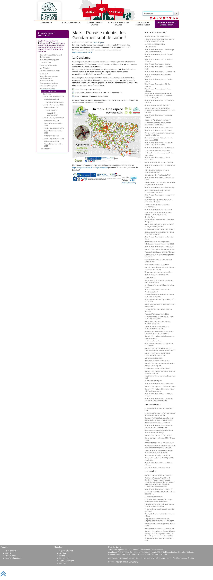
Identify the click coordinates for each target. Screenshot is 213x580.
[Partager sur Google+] (135, 180)
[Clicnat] (160, 18)
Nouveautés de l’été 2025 (153, 358)
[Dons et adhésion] (157, 18)
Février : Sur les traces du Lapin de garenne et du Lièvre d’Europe (159, 134)
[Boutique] (164, 18)
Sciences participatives (47, 88)
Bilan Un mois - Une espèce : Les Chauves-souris (159, 179)
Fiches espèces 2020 (51, 99)
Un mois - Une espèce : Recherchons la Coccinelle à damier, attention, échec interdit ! (160, 349)
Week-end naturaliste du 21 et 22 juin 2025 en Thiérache (159, 344)
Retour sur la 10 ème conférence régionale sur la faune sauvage (159, 281)
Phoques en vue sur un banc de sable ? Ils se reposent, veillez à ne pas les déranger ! (160, 446)
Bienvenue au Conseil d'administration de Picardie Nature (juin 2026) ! (159, 431)
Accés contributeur (66, 560)
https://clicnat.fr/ (101, 168)
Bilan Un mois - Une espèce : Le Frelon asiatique (158, 90)
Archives (62, 563)
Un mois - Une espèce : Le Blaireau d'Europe (160, 531)
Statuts (8, 553)
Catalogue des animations (49, 83)
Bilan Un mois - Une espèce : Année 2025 (159, 383)
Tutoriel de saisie (150, 47)
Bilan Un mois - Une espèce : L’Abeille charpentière (157, 159)
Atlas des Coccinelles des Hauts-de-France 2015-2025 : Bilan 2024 (159, 318)
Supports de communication (52, 114)
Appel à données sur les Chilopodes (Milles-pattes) (159, 286)
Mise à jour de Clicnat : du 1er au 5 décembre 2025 (160, 377)
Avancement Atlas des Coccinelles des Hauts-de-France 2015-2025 (158, 124)
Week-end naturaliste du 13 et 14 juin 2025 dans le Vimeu (159, 459)
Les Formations (45, 68)
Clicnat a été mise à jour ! (153, 381)
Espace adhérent (66, 550)
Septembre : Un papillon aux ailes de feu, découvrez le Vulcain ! (158, 201)
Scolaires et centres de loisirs (50, 71)
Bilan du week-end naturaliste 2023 (157, 275)
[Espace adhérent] (154, 18)
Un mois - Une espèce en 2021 (53, 105)
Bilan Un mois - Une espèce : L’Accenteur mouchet (158, 116)
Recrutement (10, 555)
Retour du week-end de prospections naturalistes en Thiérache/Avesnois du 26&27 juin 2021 (160, 110)
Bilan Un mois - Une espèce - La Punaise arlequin (158, 80)
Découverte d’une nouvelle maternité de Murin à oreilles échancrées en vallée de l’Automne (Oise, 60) (158, 96)
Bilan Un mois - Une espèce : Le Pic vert (158, 130)
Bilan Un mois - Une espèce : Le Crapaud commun (159, 55)
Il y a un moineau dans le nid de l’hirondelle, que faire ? (159, 510)
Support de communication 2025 (53, 145)
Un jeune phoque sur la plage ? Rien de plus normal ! (160, 439)
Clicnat (62, 555)
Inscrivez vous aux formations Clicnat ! (157, 368)
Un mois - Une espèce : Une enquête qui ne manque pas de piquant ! (159, 364)
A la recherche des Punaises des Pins (157, 175)
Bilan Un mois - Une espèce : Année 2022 (159, 246)
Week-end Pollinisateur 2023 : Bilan (157, 264)
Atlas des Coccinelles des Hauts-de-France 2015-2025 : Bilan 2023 (159, 295)
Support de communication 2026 (53, 132)
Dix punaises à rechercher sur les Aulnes (158, 272)
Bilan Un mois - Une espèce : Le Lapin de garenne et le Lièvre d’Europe (159, 143)
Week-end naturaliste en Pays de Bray (157, 150)
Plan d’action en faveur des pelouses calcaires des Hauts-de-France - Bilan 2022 (159, 243)
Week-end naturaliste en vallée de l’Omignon (160, 252)
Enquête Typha (150, 217)
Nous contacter (11, 550)
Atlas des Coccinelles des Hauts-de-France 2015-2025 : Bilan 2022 (159, 233)
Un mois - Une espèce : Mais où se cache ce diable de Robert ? (159, 337)
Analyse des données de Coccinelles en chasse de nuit (158, 260)
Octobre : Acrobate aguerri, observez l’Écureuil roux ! (157, 205)
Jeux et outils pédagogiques (49, 60)
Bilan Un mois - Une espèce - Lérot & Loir (158, 489)
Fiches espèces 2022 (51, 120)
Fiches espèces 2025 (51, 141)
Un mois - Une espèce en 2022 (53, 118)
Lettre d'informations (13, 558)
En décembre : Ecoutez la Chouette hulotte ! (159, 229)
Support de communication (55, 102)
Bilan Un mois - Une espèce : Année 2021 (159, 127)
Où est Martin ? (46, 149)
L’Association (46, 22)
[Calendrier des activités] (151, 18)
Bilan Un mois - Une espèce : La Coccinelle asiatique (159, 101)
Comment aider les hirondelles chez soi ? (158, 475)
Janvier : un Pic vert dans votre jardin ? (158, 120)
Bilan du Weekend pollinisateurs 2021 (157, 105)
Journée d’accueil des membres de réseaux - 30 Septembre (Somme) (160, 268)
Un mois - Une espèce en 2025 (53, 138)
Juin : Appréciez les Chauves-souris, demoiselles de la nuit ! (157, 171)
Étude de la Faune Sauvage (95, 23)
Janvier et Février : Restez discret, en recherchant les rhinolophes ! (157, 327)
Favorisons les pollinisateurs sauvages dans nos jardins (159, 256)
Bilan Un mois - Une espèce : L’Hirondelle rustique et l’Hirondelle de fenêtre (159, 399)
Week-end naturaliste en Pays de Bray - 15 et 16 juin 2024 (160, 300)
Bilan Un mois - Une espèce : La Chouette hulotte (159, 238)
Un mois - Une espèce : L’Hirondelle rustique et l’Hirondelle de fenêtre (160, 390)
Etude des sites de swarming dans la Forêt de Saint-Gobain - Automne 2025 (160, 414)
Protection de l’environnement (142, 23)
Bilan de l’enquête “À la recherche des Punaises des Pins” (157, 291)
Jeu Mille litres (46, 62)
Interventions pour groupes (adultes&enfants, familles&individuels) (49, 78)
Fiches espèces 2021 (51, 107)
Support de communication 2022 (53, 124)
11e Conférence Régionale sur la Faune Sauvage (158, 310)
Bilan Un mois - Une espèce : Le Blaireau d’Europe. (158, 60)
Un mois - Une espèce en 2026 (53, 128)
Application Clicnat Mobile (153, 341)
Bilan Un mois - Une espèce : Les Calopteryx (160, 187)
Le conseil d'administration (154, 496)
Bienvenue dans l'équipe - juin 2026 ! (157, 423)
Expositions (44, 73)
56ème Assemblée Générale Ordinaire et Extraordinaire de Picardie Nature (158, 451)
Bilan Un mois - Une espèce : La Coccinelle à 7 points (160, 166)
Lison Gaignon (98, 42)
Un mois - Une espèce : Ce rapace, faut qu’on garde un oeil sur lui (160, 372)
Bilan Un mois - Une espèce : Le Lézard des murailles (159, 196)
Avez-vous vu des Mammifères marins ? (158, 467)
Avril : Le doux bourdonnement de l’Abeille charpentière (159, 154)
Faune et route (65, 558)
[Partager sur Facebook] (132, 180)
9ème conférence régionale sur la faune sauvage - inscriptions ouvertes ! (158, 213)
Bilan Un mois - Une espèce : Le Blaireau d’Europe (158, 395)
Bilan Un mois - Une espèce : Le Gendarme (159, 147)
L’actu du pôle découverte (48, 65)
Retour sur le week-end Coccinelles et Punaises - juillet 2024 (157, 322)
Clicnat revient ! (150, 277)
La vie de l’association (70, 22)
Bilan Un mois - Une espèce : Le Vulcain (158, 209)
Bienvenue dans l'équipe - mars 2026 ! (157, 455)
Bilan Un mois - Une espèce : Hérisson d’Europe (158, 75)
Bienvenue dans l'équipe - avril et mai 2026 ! (159, 443)
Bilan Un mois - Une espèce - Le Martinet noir (160, 72)
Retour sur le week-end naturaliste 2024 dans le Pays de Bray (160, 305)
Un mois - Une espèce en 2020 (53, 96)
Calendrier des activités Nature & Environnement (51, 56)
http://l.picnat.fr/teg (129, 182)
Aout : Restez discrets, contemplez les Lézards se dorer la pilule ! (157, 191)
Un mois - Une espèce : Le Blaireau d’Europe (160, 386)
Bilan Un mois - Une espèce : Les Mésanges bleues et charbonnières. (159, 50)
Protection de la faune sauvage (118, 23)
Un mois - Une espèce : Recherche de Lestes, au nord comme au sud (157, 354)
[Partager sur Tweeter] (131, 180)
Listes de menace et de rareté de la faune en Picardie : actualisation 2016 (160, 40)
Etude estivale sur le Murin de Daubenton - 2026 (159, 409)
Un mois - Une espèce (48, 91)
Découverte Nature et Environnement (166, 23)
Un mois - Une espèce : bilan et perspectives (160, 249)
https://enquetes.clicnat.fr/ (82, 168)
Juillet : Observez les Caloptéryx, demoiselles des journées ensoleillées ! (160, 183)
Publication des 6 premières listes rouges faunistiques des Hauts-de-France (158, 500)
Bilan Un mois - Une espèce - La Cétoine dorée (158, 68)
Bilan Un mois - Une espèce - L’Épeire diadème (157, 85)
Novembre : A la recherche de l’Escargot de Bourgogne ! (159, 221)
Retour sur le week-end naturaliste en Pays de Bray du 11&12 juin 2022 (159, 225)
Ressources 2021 (52, 110)
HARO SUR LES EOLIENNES (155, 44)
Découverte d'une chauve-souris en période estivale (159, 515)
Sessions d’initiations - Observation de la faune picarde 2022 (158, 139)
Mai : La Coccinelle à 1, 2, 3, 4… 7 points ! (159, 162)
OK (176, 13)
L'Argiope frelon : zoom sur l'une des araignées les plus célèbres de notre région (159, 519)
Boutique (62, 553)
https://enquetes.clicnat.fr (82, 52)
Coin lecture (47, 94)
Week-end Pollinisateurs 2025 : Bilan (157, 361)
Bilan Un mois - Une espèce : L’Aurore (157, 64)
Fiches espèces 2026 (51, 135)
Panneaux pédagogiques (48, 86)
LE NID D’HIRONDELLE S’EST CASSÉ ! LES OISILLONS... (160, 493)
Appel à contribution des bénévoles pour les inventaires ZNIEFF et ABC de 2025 (159, 332)
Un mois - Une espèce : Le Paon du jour (158, 435)
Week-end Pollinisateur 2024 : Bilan (157, 314)
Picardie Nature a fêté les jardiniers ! (157, 36)
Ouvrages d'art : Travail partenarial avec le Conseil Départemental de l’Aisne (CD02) (159, 419)
